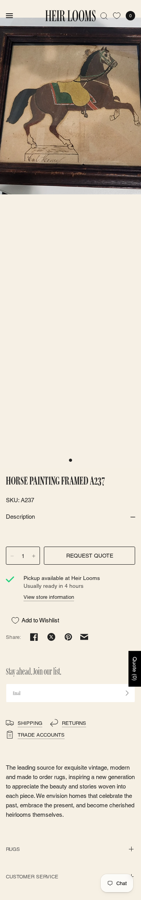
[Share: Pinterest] (68, 637)
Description (20, 516)
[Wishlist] (116, 15)
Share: (14, 637)
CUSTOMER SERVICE (32, 877)
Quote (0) (135, 668)
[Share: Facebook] (34, 637)
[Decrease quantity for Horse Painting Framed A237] (12, 556)
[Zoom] (70, 106)
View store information (49, 597)
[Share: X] (51, 637)
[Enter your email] (127, 693)
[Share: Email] (84, 637)
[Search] (104, 15)
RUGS (13, 849)
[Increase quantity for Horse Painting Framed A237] (34, 556)
